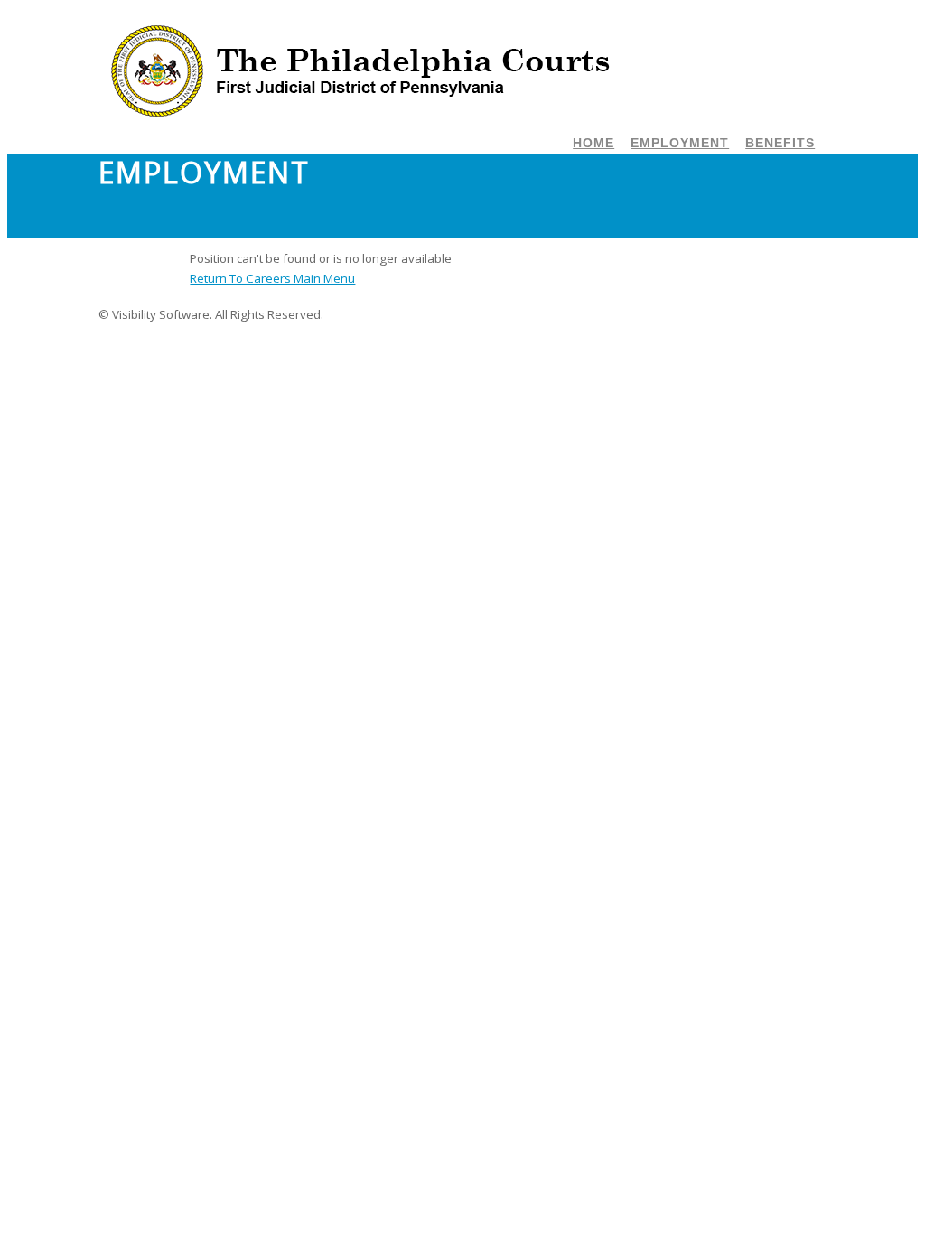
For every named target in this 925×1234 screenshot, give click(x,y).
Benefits (780, 143)
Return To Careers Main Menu (272, 278)
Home (593, 143)
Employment (680, 143)
